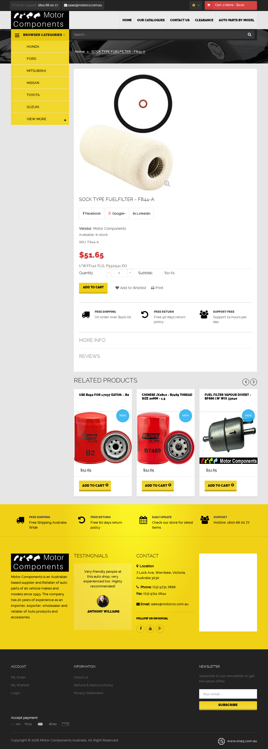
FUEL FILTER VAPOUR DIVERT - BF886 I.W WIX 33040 (228, 396)
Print (158, 288)
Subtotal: (145, 273)
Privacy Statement (88, 693)
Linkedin (143, 213)
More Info (92, 340)
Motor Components (109, 228)
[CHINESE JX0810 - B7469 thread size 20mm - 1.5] (166, 438)
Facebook (92, 213)
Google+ (118, 213)
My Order (18, 677)
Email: (145, 604)
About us (81, 677)
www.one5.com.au (241, 741)
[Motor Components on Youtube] (150, 629)
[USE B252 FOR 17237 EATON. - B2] (103, 438)
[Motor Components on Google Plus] (160, 629)
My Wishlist (20, 685)
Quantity (86, 273)
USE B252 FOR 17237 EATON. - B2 (104, 395)
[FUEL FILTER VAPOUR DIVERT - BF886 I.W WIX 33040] (228, 438)
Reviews (89, 356)
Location (146, 566)
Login (15, 693)
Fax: (139, 594)
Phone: (146, 587)
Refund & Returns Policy (93, 685)
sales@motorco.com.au (84, 5)
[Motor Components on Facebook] (140, 629)
